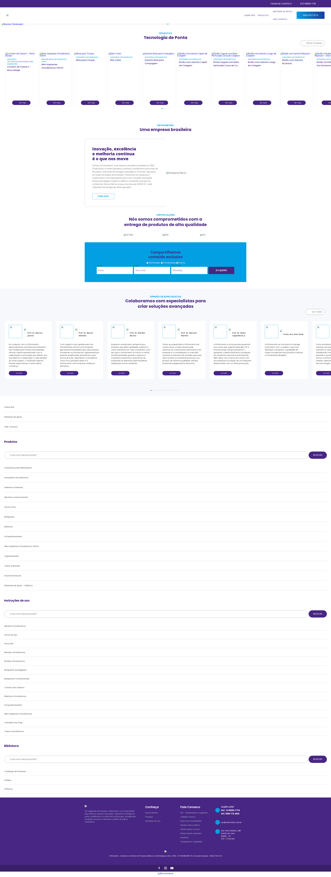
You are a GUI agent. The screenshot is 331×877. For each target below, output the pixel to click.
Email (136, 265)
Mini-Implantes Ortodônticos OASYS (21, 546)
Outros (181, 263)
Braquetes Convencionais (16, 678)
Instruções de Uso (152, 821)
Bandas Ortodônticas (14, 652)
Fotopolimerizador (13, 536)
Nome (100, 265)
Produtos (149, 817)
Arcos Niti (8, 643)
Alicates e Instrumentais (16, 497)
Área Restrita (310, 15)
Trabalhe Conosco (281, 3)
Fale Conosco (280, 19)
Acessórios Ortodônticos (16, 477)
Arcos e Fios (10, 507)
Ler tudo (19, 373)
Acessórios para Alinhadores (18, 467)
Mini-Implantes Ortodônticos (18, 713)
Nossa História (151, 812)
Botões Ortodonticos (14, 661)
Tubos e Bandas (12, 565)
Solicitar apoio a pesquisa (191, 833)
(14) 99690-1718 (308, 3)
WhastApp (176, 265)
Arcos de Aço (10, 634)
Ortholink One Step (13, 722)
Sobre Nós (249, 15)
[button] (163, 24)
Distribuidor (154, 263)
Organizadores (11, 556)
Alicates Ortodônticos (15, 626)
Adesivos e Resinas (13, 487)
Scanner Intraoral (12, 575)
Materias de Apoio (282, 11)
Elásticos (8, 526)
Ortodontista (169, 263)
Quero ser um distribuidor (191, 821)
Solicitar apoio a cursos (190, 829)
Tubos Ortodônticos (14, 731)
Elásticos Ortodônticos (15, 696)
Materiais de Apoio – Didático (18, 585)
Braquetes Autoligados (15, 670)
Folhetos (8, 789)
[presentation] (322, 110)
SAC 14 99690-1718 (230, 810)
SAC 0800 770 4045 (230, 813)
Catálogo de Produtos (15, 771)
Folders (7, 780)
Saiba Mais (103, 196)
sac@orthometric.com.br (231, 822)
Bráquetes (9, 516)
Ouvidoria (184, 837)
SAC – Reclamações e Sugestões (194, 812)
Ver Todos (317, 311)
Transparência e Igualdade (191, 841)
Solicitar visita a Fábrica (190, 825)
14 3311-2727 (227, 806)
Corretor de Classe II (14, 687)
